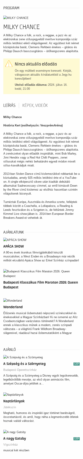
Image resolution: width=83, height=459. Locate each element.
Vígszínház (10, 444)
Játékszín (9, 407)
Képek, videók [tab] (35, 105)
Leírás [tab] (9, 105)
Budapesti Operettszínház (20, 370)
